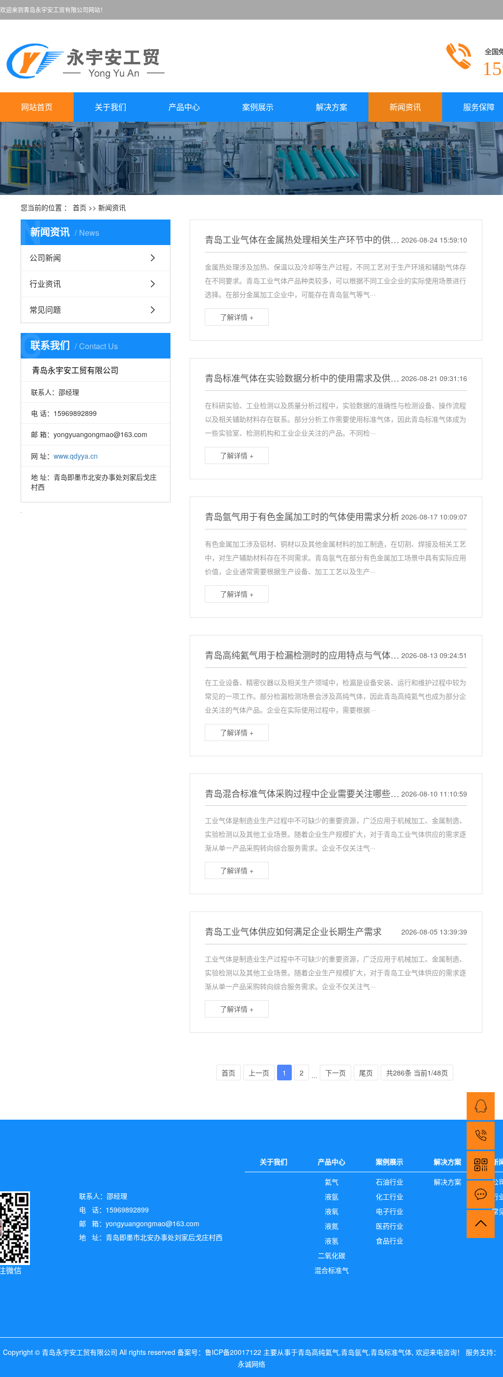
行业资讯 (45, 283)
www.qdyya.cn (76, 456)
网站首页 (37, 106)
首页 (79, 207)
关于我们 (110, 106)
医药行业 (389, 1226)
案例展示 (258, 106)
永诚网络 (251, 1364)
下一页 (335, 1072)
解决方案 (331, 106)
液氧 (331, 1211)
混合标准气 (331, 1270)
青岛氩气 (354, 1352)
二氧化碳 (331, 1255)
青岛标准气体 (391, 1352)
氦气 (331, 1181)
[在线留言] (481, 1195)
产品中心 (184, 106)
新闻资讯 (405, 106)
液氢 (331, 1240)
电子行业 (389, 1211)
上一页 (259, 1072)
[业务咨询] (481, 1106)
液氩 (331, 1196)
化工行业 (389, 1196)
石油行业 (389, 1181)
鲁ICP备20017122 (233, 1352)
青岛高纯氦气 (318, 1352)
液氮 (331, 1226)
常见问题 (45, 309)
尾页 (366, 1072)
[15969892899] (481, 1136)
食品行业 (389, 1240)
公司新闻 (45, 257)
